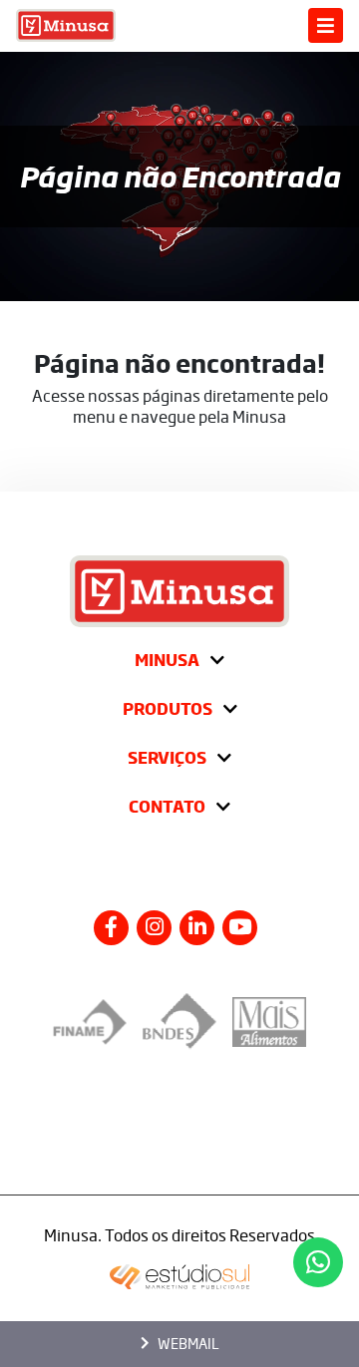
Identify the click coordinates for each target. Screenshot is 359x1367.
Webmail (188, 1343)
